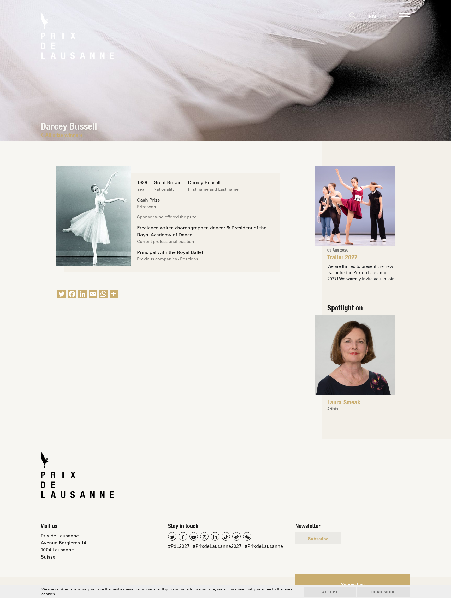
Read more (383, 591)
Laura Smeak (343, 403)
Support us (353, 585)
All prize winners (63, 135)
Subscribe (318, 538)
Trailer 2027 (342, 258)
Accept (330, 591)
